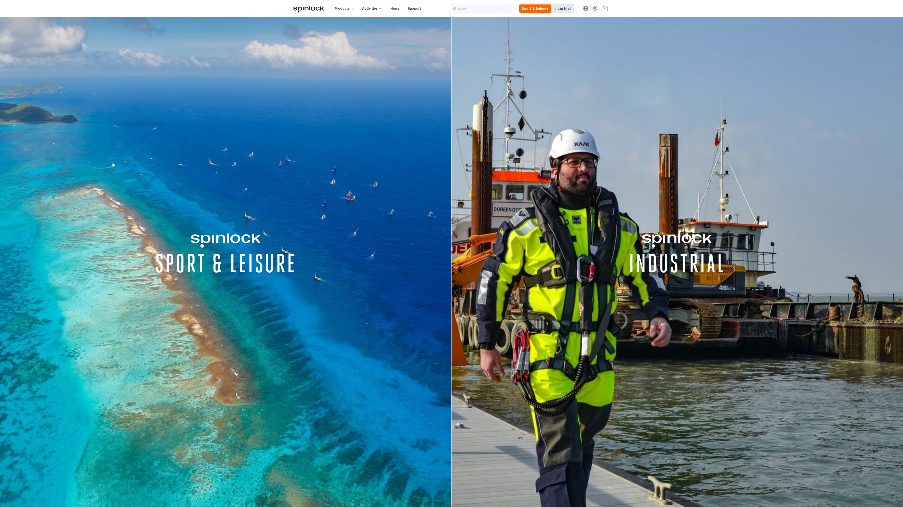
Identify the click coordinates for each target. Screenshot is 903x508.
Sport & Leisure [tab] (535, 8)
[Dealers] (595, 8)
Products (342, 8)
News (394, 8)
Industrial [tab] (562, 8)
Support (414, 8)
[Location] (585, 8)
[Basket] (605, 8)
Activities (370, 8)
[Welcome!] (308, 8)
